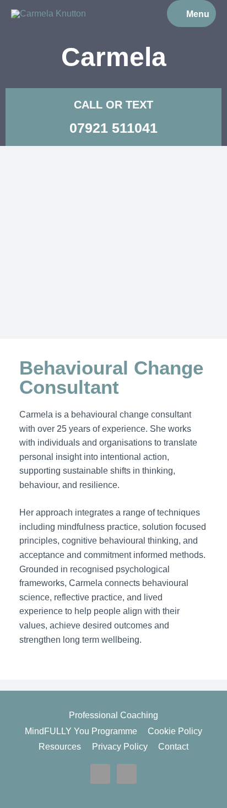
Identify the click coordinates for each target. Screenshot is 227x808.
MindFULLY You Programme (81, 731)
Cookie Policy (175, 731)
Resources (60, 746)
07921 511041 (113, 127)
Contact (173, 746)
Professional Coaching (113, 715)
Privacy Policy (120, 746)
